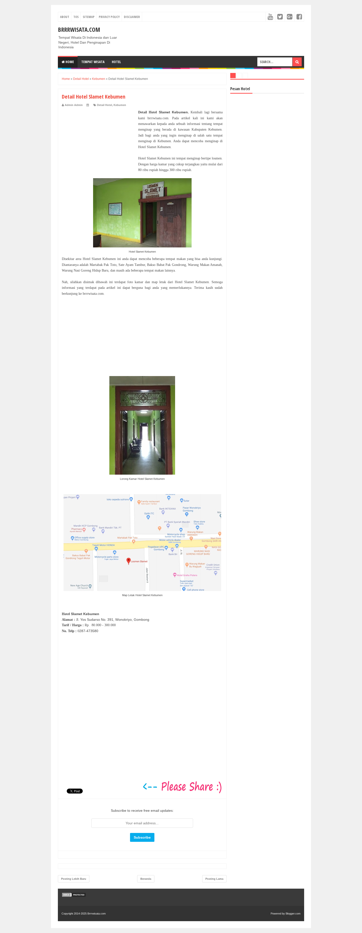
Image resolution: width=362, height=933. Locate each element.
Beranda (145, 878)
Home (69, 61)
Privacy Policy (109, 17)
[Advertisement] (99, 140)
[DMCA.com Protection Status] (74, 896)
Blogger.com (293, 913)
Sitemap (89, 17)
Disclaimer (132, 17)
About (64, 17)
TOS (76, 17)
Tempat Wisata (92, 61)
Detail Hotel (104, 105)
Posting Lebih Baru (73, 878)
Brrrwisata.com (79, 29)
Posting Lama (214, 878)
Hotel (116, 61)
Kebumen (120, 105)
